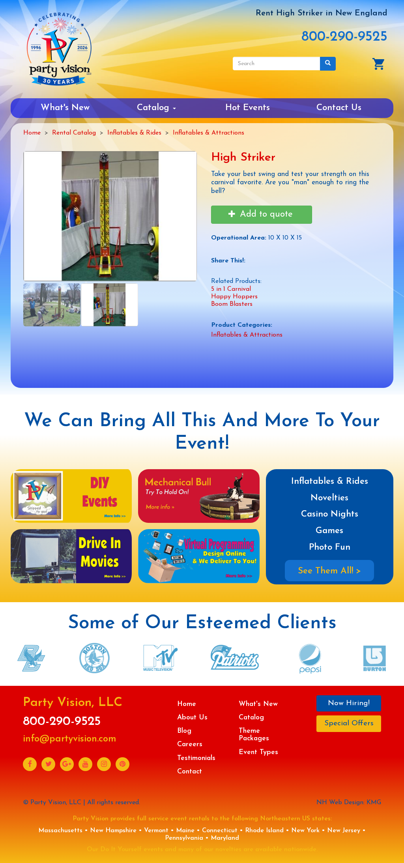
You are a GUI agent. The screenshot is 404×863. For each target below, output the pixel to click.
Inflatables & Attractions (208, 133)
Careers (189, 744)
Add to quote (265, 214)
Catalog (154, 107)
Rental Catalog (74, 133)
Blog (184, 731)
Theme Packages (254, 735)
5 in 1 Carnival (231, 289)
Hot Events (247, 107)
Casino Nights (329, 514)
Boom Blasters (231, 304)
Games (329, 530)
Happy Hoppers (234, 297)
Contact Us (338, 107)
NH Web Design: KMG (348, 802)
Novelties (329, 498)
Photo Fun (329, 547)
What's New (65, 107)
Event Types (258, 752)
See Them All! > (329, 571)
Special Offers (349, 723)
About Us (192, 717)
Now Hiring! (349, 703)
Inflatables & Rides (134, 133)
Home (32, 133)
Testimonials (196, 758)
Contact (189, 771)
